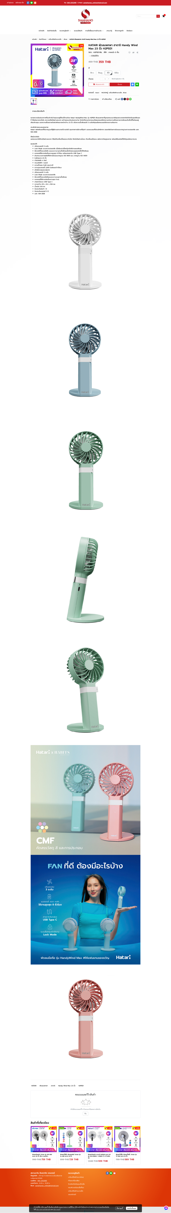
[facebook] (28, 2)
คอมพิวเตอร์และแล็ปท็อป (76, 1187)
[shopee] (35, 2)
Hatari (97, 93)
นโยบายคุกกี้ (56, 1209)
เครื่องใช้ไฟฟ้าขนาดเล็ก (55, 39)
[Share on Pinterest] (127, 99)
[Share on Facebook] (122, 99)
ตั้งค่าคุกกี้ (120, 1208)
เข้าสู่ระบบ (10, 3)
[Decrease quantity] (101, 78)
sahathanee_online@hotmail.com (95, 2)
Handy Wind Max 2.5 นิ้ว (66, 1085)
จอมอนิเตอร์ (72, 1194)
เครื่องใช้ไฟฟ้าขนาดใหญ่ (76, 1177)
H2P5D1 (81, 1085)
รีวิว (86, 1114)
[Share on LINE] (130, 99)
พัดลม (65, 39)
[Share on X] (125, 99)
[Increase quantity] (108, 78)
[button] (148, 16)
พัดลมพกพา (44, 1085)
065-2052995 (71, 2)
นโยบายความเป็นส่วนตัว (43, 1209)
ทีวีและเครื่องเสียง (73, 1180)
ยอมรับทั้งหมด (131, 1208)
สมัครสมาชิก (20, 3)
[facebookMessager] (166, 1208)
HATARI (33, 1085)
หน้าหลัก (34, 39)
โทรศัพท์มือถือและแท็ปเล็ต (76, 1184)
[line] (31, 2)
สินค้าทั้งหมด (42, 39)
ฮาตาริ (53, 1085)
